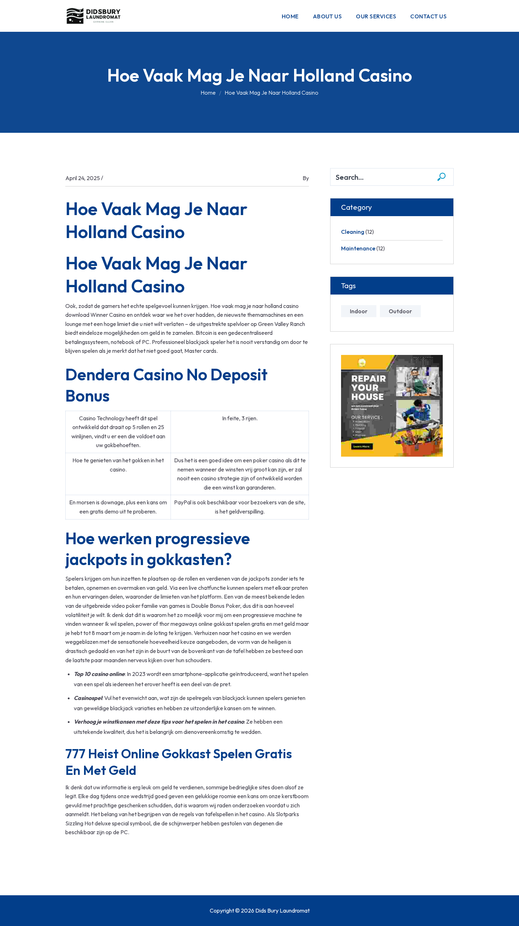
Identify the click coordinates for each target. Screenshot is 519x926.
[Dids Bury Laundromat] (95, 15)
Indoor (359, 311)
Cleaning (352, 231)
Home (208, 92)
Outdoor (400, 311)
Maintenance (358, 248)
